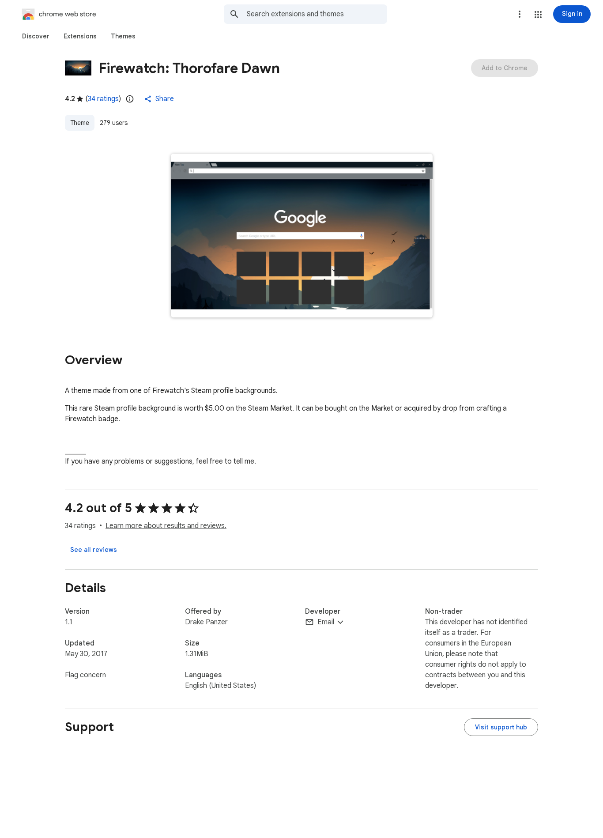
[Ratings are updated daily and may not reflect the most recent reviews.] (130, 99)
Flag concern (85, 675)
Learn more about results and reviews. (166, 525)
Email (325, 622)
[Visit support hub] (501, 727)
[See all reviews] (93, 549)
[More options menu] (519, 14)
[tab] (36, 36)
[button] (538, 14)
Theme (79, 123)
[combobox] (317, 14)
